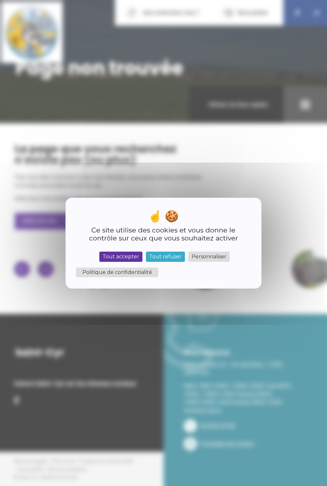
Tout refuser (165, 257)
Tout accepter (121, 257)
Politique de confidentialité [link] (117, 272)
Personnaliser (209, 257)
